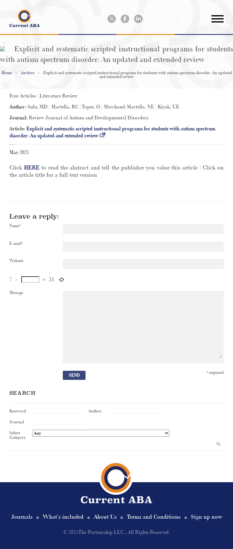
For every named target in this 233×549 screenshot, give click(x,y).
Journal (16, 421)
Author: (18, 107)
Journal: (19, 118)
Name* (15, 226)
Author (95, 410)
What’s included (63, 516)
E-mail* (16, 244)
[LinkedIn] (138, 19)
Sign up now (206, 516)
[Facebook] (125, 19)
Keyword (17, 410)
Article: (17, 129)
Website (16, 261)
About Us (105, 516)
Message (16, 293)
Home (7, 72)
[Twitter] (111, 19)
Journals (21, 516)
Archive (27, 72)
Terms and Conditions (154, 516)
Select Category (17, 435)
